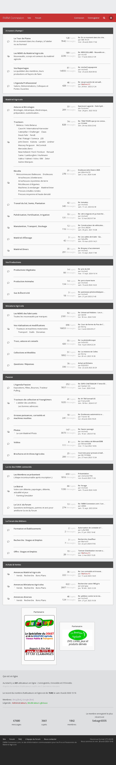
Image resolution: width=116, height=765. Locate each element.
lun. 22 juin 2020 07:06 (86, 544)
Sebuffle (84, 239)
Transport (22, 332)
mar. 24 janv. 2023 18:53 (87, 110)
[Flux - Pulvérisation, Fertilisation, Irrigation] (54, 214)
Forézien (85, 108)
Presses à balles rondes (29, 191)
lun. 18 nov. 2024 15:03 (87, 317)
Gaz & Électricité (22, 293)
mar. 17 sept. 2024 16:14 (87, 273)
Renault (50, 152)
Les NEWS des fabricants (25, 313)
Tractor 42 (85, 416)
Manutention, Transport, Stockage (30, 226)
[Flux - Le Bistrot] (54, 486)
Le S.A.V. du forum (22, 504)
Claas (43, 131)
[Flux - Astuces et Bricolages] (54, 107)
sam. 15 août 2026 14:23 (87, 285)
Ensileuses (48, 174)
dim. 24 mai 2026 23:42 (87, 125)
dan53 (83, 315)
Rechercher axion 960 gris (89, 583)
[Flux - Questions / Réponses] (54, 364)
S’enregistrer (94, 17)
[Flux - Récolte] (54, 171)
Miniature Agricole (15, 306)
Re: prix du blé (84, 269)
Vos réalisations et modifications (29, 325)
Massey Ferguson (26, 145)
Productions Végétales (24, 270)
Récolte (17, 171)
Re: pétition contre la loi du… (90, 596)
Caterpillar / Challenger (28, 131)
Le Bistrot (18, 486)
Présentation (83, 473)
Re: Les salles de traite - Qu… (90, 237)
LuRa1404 (85, 530)
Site (29, 17)
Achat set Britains (85, 363)
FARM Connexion (13, 18)
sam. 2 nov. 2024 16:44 (87, 174)
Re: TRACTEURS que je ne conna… (92, 121)
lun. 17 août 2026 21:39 (87, 57)
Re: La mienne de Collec (88, 351)
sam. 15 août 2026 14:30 (87, 490)
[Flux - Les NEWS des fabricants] (54, 313)
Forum (38, 17)
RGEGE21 (85, 365)
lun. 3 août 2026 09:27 (86, 329)
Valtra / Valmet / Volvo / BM (30, 158)
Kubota (33, 141)
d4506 (83, 506)
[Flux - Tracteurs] (54, 122)
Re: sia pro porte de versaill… (90, 82)
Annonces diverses (23, 597)
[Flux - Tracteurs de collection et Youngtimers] (54, 402)
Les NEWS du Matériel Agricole (29, 53)
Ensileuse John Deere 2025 (89, 170)
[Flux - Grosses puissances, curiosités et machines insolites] (54, 421)
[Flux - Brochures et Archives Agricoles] (54, 453)
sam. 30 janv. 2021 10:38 (87, 230)
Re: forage (82, 485)
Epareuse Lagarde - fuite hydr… (91, 106)
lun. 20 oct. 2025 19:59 (86, 356)
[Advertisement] (58, 7)
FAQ (20, 739)
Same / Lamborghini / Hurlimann (33, 155)
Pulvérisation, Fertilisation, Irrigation (32, 214)
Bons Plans (41, 575)
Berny (83, 327)
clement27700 (87, 476)
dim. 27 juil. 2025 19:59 (87, 600)
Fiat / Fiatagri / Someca (28, 138)
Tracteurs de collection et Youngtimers (33, 399)
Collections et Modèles (24, 352)
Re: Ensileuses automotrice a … (91, 414)
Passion (9, 377)
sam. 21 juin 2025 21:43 (87, 296)
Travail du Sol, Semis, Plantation (29, 203)
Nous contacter (50, 739)
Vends (19, 575)
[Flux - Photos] (54, 430)
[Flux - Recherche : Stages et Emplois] (54, 540)
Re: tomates (83, 202)
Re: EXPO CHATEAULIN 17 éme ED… (92, 383)
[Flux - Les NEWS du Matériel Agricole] (54, 53)
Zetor (47, 158)
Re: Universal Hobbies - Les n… (90, 312)
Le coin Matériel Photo (26, 433)
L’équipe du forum (32, 739)
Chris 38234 (85, 227)
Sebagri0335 (99, 720)
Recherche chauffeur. (87, 539)
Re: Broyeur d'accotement (89, 248)
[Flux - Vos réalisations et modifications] (54, 325)
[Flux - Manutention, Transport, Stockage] (54, 226)
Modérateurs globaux (38, 703)
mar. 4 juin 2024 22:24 (86, 345)
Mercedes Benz (25, 148)
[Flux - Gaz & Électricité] (54, 293)
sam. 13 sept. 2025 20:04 (87, 508)
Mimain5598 (86, 443)
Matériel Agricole (14, 99)
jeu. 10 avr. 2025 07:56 (86, 434)
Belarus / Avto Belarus (26, 125)
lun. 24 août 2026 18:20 (87, 419)
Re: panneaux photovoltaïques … (91, 292)
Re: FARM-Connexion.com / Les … (91, 503)
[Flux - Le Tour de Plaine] (54, 38)
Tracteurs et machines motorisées (32, 328)
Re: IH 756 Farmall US (86, 398)
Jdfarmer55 (85, 172)
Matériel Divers (21, 249)
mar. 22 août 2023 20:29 (87, 367)
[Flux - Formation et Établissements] (54, 528)
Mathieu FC (85, 84)
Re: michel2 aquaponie (87, 67)
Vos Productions (13, 262)
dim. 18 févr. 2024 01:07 (87, 403)
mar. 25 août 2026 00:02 (87, 72)
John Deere (23, 141)
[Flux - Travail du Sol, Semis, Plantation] (54, 203)
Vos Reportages (21, 68)
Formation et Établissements (27, 528)
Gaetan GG (85, 386)
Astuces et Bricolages (24, 107)
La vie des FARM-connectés (19, 466)
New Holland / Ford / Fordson (31, 152)
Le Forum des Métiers (16, 521)
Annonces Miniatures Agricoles (29, 584)
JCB (42, 138)
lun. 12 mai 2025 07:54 (86, 218)
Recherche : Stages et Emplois (28, 540)
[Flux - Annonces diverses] (54, 597)
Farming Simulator (24, 495)
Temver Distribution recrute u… (91, 550)
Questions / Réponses (24, 364)
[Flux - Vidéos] (54, 442)
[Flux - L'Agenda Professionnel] (54, 83)
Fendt (32, 135)
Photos (17, 430)
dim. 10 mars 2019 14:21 (87, 241)
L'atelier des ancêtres (26, 402)
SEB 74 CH (85, 40)
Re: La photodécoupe (87, 340)
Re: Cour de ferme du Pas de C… (91, 324)
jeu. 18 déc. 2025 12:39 (87, 588)
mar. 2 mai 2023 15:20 (86, 555)
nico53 (84, 54)
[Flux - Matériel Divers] (54, 249)
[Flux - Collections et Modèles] (54, 352)
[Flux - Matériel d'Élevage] (54, 237)
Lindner (50, 141)
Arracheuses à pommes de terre (33, 181)
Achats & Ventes (13, 564)
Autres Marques (25, 161)
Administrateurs (19, 703)
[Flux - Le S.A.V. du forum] (54, 504)
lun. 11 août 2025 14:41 (87, 576)
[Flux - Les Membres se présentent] (54, 474)
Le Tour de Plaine (22, 38)
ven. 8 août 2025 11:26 (87, 478)
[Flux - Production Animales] (54, 281)
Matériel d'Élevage (23, 237)
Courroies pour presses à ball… (91, 453)
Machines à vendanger (28, 187)
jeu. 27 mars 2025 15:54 (87, 457)
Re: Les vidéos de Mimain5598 (90, 441)
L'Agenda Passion (22, 384)
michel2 (84, 69)
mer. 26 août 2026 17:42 (87, 42)
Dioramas (40, 332)
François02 (85, 401)
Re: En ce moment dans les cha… (91, 37)
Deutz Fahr (23, 135)
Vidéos (17, 442)
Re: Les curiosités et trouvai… (90, 571)
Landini (42, 141)
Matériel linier (47, 187)
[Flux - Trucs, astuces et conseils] (54, 341)
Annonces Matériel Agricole (27, 572)
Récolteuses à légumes (29, 184)
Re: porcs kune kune (86, 280)
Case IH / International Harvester (33, 128)
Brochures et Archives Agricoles (29, 453)
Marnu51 (84, 541)
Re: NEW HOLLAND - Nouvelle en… (92, 52)
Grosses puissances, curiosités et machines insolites (29, 417)
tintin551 (84, 342)
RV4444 (84, 123)
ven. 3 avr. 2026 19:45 (86, 388)
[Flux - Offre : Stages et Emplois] (54, 551)
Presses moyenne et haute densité (34, 194)
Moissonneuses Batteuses (28, 174)
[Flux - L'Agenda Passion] (54, 384)
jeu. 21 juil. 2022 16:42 (86, 532)
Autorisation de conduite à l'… (90, 528)
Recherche (29, 575)
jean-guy (84, 586)
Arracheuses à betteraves (30, 177)
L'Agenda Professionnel (25, 83)
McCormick (41, 145)
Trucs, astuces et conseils (26, 341)
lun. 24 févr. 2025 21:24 (87, 86)
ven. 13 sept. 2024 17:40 (87, 253)
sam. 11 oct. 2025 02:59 (87, 207)
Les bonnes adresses (28, 406)
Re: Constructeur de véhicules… (91, 225)
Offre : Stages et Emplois (25, 551)
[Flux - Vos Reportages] (54, 68)
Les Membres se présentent (27, 474)
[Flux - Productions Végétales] (54, 270)
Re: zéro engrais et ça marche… (91, 214)
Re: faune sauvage (86, 429)
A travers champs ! (14, 30)
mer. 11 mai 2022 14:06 (87, 446)
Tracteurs (18, 122)
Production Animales (24, 281)
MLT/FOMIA (86, 455)
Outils (31, 332)
